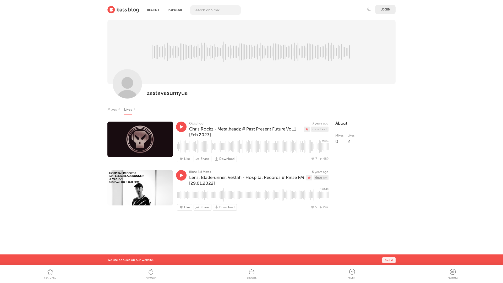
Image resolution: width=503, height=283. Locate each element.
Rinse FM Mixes (200, 172)
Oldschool (196, 123)
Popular (175, 10)
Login (385, 9)
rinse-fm (321, 177)
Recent (153, 10)
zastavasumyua (167, 92)
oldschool (320, 129)
